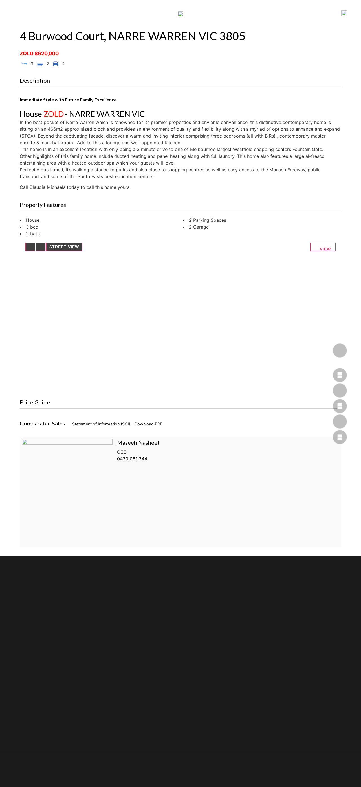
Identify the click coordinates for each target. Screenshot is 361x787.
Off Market (214, 13)
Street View (64, 247)
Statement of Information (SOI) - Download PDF (117, 424)
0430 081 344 (132, 459)
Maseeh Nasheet (138, 442)
